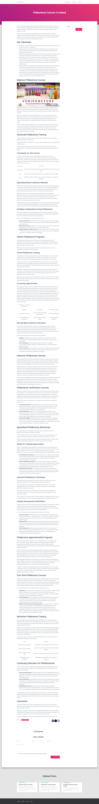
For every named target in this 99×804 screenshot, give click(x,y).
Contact (23, 801)
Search (68, 26)
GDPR (27, 801)
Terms (31, 801)
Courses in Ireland (22, 782)
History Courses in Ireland (25, 784)
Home (19, 801)
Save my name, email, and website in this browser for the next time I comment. (32, 753)
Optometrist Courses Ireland (48, 784)
